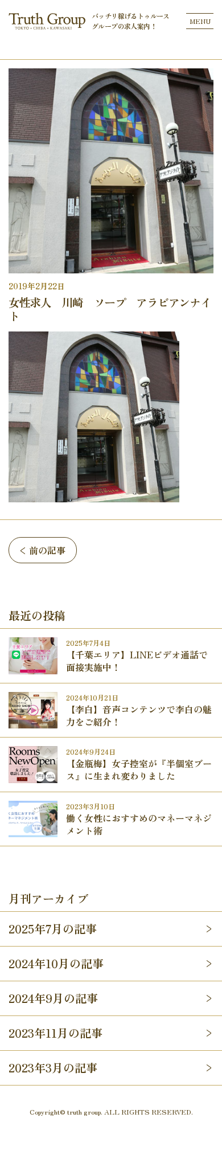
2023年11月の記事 (55, 1033)
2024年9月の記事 (53, 998)
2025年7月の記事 (53, 928)
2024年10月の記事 (56, 963)
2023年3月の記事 (53, 1067)
